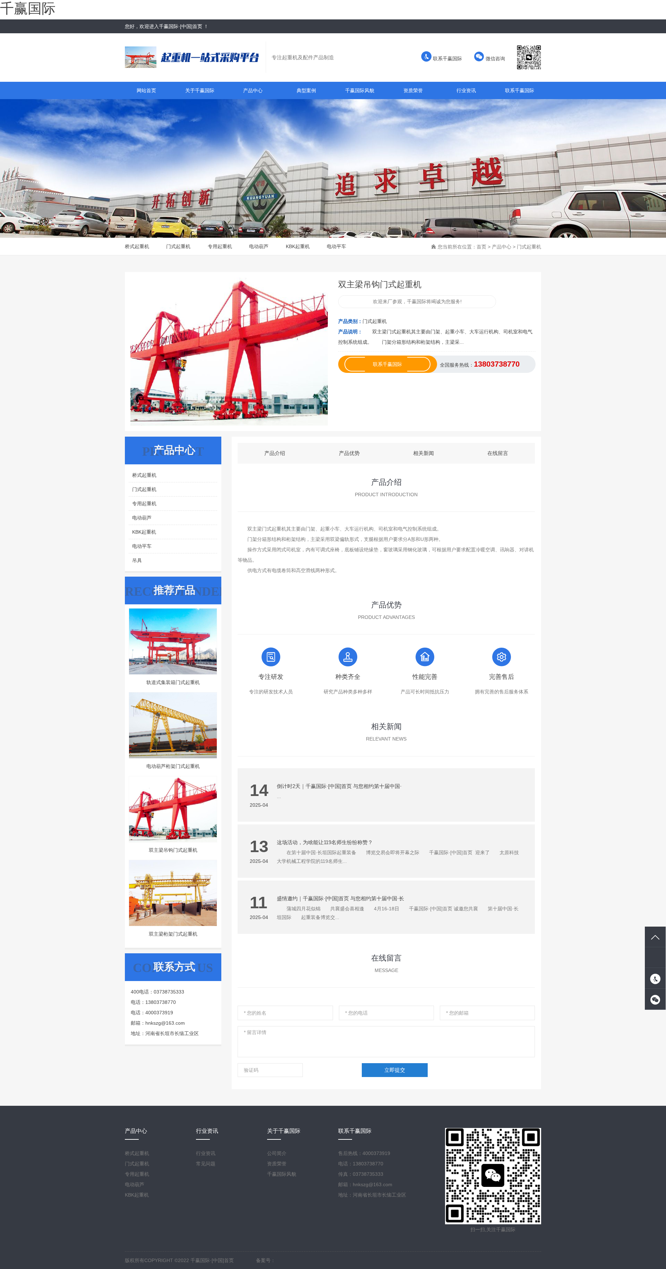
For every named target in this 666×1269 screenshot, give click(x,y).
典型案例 (306, 90)
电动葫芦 (258, 246)
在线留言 (497, 453)
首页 (481, 247)
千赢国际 (28, 8)
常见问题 (205, 1163)
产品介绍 (274, 453)
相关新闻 (423, 453)
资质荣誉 (413, 90)
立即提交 (394, 1070)
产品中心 (253, 90)
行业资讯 (466, 90)
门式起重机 (178, 246)
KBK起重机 (298, 246)
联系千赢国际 (447, 58)
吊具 (137, 560)
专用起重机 (220, 246)
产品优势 (349, 453)
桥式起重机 (137, 246)
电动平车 (336, 246)
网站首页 (146, 90)
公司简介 (277, 1153)
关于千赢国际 (199, 90)
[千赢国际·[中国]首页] (195, 57)
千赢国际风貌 (359, 90)
